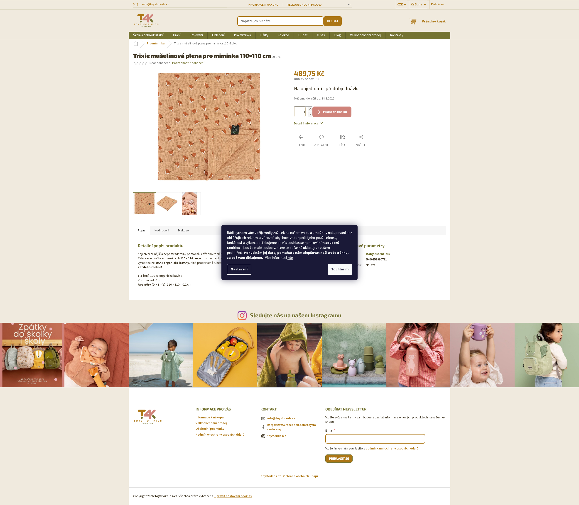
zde (290, 257)
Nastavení (239, 269)
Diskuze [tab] (183, 230)
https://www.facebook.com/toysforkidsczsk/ (291, 427)
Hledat (332, 21)
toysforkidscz (276, 436)
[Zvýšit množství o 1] (310, 109)
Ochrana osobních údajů (300, 476)
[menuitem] (148, 35)
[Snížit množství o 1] (310, 114)
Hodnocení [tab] (162, 230)
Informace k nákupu (263, 5)
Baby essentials (378, 254)
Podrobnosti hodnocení (188, 63)
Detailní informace (306, 123)
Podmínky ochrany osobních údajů (220, 434)
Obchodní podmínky (210, 429)
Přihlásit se (339, 458)
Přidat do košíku (335, 112)
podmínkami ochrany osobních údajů (392, 448)
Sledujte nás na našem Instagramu (295, 315)
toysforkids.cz (271, 476)
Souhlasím (340, 269)
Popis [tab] (141, 230)
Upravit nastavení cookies (233, 496)
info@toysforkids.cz (281, 418)
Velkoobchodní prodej (304, 5)
